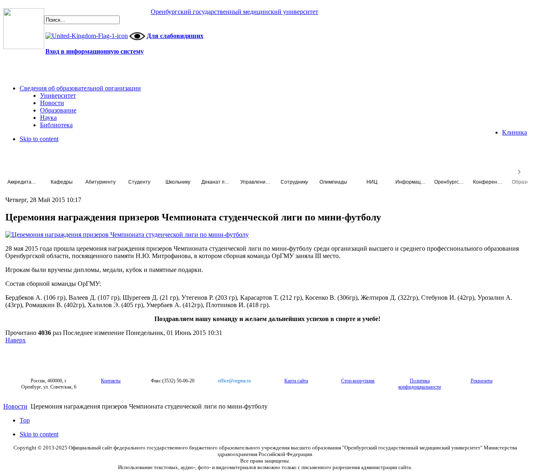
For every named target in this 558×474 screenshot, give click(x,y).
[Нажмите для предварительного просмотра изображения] (127, 234)
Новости (15, 406)
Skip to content (39, 138)
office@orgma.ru (234, 381)
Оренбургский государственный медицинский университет (234, 11)
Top (25, 420)
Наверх (15, 340)
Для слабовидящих (175, 35)
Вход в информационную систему (94, 51)
